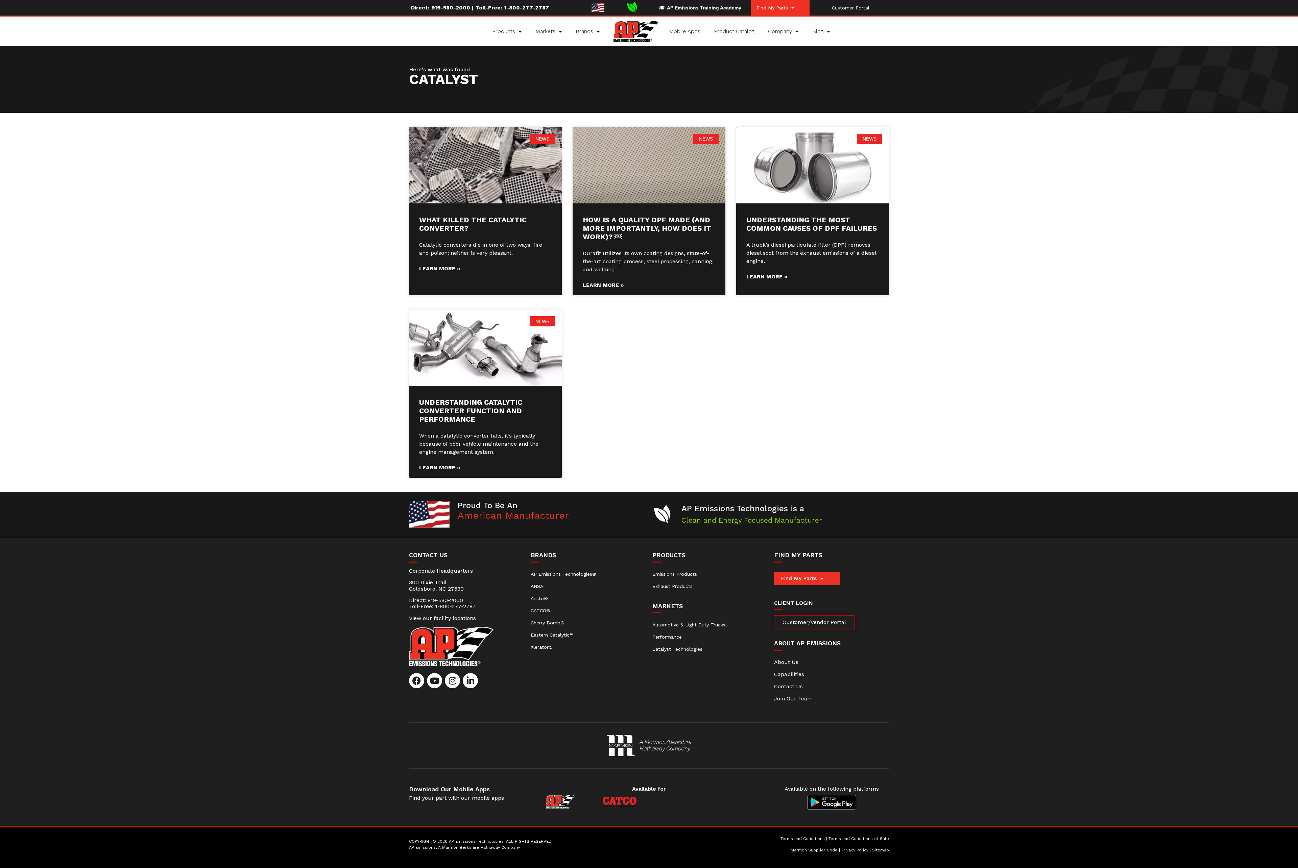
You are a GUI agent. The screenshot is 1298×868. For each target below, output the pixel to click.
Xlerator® (542, 647)
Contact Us (788, 686)
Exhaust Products (672, 586)
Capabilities (789, 674)
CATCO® (540, 610)
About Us (786, 662)
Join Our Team (793, 698)
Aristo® (539, 598)
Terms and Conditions (802, 838)
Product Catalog (734, 31)
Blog (817, 31)
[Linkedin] (470, 680)
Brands (584, 31)
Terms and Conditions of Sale (858, 838)
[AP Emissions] (649, 745)
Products (503, 31)
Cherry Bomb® (547, 622)
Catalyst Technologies (677, 649)
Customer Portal (850, 7)
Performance (667, 637)
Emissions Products (674, 574)
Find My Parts (772, 7)
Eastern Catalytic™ (552, 635)
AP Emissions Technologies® (563, 574)
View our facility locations (442, 618)
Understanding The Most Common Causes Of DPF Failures (811, 224)
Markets (545, 31)
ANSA (537, 586)
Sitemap (880, 850)
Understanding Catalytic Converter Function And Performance (470, 410)
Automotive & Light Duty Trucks (688, 624)
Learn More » (439, 269)
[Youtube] (434, 680)
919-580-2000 (450, 7)
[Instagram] (452, 680)
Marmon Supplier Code (814, 850)
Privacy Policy (854, 850)
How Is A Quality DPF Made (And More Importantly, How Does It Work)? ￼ (647, 228)
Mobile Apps (684, 31)
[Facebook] (416, 680)
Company (780, 31)
